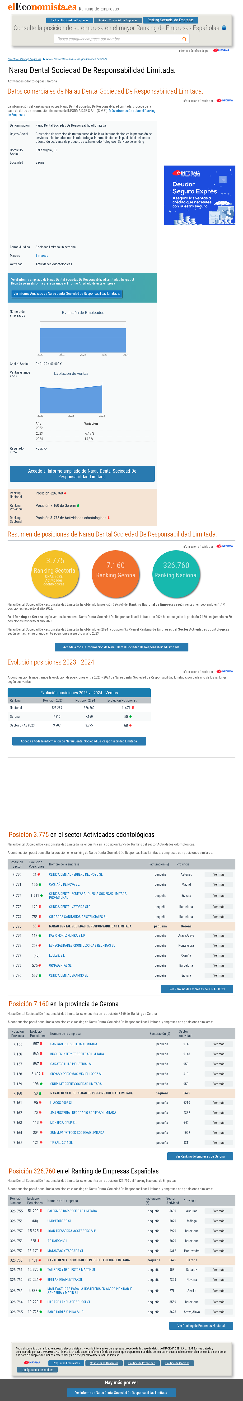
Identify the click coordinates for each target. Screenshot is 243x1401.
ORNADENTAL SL (60, 965)
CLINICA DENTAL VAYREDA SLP (69, 907)
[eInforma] (31, 1360)
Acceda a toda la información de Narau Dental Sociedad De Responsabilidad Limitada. (121, 647)
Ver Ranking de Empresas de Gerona (200, 1156)
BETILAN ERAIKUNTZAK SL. (65, 1280)
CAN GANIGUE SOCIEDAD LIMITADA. (74, 1044)
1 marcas (42, 255)
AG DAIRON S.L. (57, 1241)
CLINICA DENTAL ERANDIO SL (68, 975)
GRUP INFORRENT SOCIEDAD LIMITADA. (76, 1084)
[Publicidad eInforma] (199, 224)
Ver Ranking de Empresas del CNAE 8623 (197, 989)
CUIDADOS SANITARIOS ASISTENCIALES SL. (78, 917)
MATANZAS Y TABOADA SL (65, 1251)
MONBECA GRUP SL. (63, 1123)
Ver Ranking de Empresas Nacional (201, 1326)
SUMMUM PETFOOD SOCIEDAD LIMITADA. (77, 1133)
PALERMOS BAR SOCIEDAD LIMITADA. (72, 1211)
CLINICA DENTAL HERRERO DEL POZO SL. (76, 874)
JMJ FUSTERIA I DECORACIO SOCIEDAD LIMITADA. (83, 1113)
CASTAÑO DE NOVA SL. (64, 884)
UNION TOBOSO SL (59, 1221)
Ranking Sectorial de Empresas (171, 20)
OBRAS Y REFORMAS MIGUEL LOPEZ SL (76, 1074)
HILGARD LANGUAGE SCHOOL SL (69, 1302)
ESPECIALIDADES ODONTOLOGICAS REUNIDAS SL (82, 945)
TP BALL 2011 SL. (61, 1143)
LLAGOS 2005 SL (61, 1103)
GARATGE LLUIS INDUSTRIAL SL (71, 1064)
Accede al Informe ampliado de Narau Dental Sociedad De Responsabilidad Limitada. (82, 474)
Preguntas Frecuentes (66, 1363)
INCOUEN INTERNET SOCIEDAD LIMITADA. (77, 1054)
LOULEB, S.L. (57, 955)
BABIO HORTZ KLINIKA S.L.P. (67, 935)
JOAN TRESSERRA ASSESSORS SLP (71, 1231)
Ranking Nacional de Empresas (69, 20)
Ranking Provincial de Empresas (117, 20)
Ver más (218, 874)
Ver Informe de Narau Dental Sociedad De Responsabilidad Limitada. (121, 1393)
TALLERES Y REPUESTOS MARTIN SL (71, 1270)
